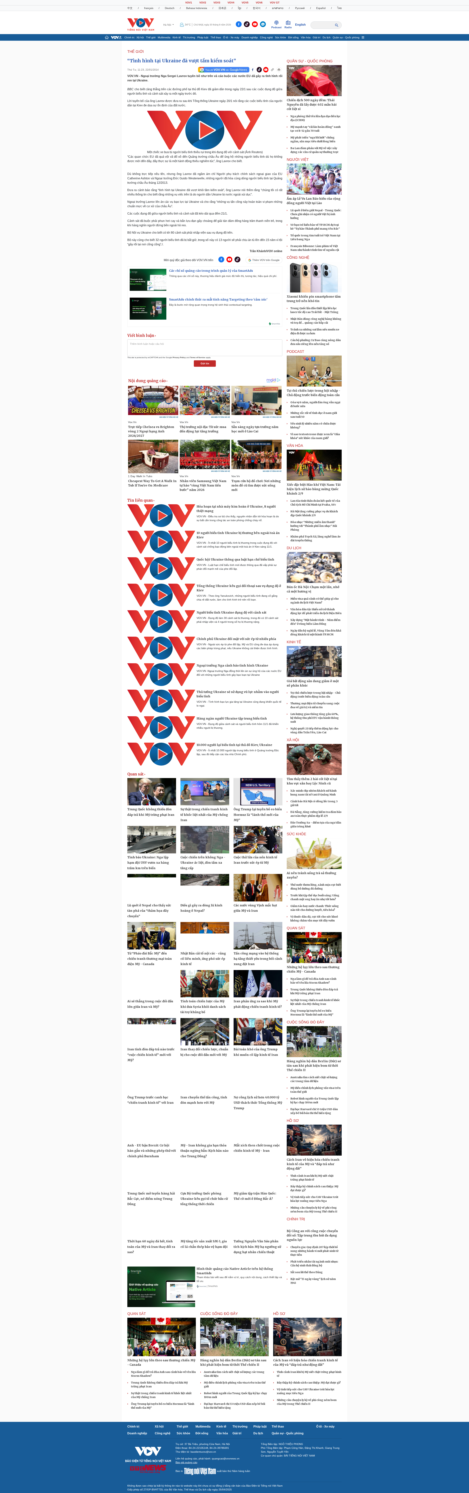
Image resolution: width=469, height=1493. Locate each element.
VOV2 (202, 2)
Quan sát (135, 774)
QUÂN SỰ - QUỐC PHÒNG (310, 61)
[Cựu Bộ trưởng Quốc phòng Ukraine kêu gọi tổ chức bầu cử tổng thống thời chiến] (204, 1176)
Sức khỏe (280, 37)
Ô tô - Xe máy (231, 37)
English (300, 24)
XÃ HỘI (293, 740)
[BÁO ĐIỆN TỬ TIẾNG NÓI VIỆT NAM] (140, 24)
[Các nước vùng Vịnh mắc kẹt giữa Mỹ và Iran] (258, 887)
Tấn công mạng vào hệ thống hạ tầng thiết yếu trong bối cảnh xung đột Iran (258, 959)
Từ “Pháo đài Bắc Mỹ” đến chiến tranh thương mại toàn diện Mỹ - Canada (149, 959)
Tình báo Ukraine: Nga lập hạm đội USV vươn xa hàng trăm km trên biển (148, 862)
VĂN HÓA (295, 446)
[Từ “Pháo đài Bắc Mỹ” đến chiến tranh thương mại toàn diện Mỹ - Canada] (151, 935)
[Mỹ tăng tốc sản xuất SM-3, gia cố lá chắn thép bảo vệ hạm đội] (204, 1224)
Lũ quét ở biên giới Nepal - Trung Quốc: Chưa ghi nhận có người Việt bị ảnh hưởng (315, 214)
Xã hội (140, 37)
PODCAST (295, 352)
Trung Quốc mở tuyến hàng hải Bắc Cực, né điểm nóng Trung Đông (151, 1199)
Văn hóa (306, 37)
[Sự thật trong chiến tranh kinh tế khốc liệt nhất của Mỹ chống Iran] (204, 792)
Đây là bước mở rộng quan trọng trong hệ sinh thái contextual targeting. (210, 304)
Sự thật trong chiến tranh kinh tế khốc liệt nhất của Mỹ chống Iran (204, 814)
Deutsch (169, 8)
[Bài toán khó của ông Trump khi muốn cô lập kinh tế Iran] (258, 1032)
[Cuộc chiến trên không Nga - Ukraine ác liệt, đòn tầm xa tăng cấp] (204, 839)
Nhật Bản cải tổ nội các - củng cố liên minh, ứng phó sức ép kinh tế (203, 959)
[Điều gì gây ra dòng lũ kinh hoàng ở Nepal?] (204, 887)
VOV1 (188, 2)
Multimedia (164, 37)
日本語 (222, 8)
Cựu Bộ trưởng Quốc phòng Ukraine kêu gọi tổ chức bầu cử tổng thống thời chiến (204, 1199)
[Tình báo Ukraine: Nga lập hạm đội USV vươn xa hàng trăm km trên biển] (151, 839)
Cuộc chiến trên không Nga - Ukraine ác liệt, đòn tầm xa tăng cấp (202, 862)
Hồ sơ (293, 1121)
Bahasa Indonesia (196, 8)
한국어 (257, 8)
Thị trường (189, 37)
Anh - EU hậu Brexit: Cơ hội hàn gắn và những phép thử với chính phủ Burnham (151, 1150)
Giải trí (316, 37)
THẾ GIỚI (135, 52)
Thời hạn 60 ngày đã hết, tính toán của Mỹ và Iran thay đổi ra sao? (151, 1246)
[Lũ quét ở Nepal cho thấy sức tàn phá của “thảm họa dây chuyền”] (151, 887)
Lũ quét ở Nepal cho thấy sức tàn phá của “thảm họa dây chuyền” (149, 910)
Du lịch (326, 37)
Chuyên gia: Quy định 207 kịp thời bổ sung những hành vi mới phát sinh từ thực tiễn (314, 1278)
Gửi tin (205, 363)
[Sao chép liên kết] (272, 69)
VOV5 (245, 2)
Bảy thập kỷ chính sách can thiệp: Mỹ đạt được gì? (309, 1391)
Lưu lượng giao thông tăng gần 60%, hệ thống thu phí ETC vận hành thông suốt (314, 717)
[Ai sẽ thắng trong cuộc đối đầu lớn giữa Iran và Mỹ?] (151, 984)
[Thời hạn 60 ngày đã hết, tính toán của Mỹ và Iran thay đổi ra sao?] (151, 1224)
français (148, 8)
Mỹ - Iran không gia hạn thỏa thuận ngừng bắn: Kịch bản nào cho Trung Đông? (204, 1150)
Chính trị (129, 37)
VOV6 (259, 2)
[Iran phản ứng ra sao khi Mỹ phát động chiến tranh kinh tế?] (258, 984)
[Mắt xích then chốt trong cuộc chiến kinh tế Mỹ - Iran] (258, 1127)
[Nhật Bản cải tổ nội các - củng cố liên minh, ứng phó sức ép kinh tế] (204, 935)
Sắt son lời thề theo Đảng (306, 1299)
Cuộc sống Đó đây (305, 1022)
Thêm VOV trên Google (266, 260)
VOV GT (275, 2)
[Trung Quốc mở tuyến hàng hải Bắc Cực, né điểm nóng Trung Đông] (151, 1176)
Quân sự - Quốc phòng (346, 37)
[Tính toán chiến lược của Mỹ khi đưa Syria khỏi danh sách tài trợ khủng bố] (204, 984)
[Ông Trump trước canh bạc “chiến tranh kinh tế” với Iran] (151, 1079)
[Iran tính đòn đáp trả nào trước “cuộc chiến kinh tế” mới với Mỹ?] (151, 1032)
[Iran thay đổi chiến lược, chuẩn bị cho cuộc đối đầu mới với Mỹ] (204, 1032)
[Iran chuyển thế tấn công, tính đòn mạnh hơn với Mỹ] (204, 1079)
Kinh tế (177, 37)
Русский (300, 8)
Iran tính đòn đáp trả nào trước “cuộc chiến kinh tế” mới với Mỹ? (151, 1054)
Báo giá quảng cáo (186, 1470)
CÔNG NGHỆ (298, 257)
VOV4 (231, 2)
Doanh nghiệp (249, 37)
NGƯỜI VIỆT (298, 160)
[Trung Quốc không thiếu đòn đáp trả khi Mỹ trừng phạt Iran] (151, 792)
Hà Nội (167, 24)
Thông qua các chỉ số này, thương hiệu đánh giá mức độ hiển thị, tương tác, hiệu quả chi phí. (223, 276)
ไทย (339, 8)
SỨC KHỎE (296, 834)
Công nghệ (266, 37)
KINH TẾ (294, 642)
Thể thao (216, 37)
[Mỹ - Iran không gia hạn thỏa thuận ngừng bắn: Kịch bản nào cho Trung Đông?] (204, 1127)
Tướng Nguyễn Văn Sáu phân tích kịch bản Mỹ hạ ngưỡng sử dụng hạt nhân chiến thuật (257, 1246)
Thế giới (151, 37)
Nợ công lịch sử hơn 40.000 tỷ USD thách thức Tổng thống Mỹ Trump (258, 1102)
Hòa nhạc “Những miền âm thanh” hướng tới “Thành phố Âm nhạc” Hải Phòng (313, 525)
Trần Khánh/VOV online (266, 251)
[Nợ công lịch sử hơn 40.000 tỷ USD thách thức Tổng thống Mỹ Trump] (258, 1079)
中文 (129, 8)
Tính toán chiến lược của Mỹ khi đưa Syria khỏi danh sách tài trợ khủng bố (203, 1006)
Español (321, 8)
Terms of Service (197, 357)
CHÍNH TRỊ (296, 1219)
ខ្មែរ (239, 8)
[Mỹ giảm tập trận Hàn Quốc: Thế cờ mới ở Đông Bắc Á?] (258, 1176)
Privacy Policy (179, 357)
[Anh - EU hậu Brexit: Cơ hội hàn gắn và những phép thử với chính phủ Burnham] (151, 1127)
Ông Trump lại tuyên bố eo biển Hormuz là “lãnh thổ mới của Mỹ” (258, 814)
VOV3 (216, 2)
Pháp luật (202, 37)
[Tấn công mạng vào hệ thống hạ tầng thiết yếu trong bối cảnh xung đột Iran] (258, 935)
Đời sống (293, 37)
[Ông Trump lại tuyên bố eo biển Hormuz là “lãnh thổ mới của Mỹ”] (258, 792)
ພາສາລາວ (277, 8)
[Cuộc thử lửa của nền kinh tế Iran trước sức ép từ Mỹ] (258, 839)
